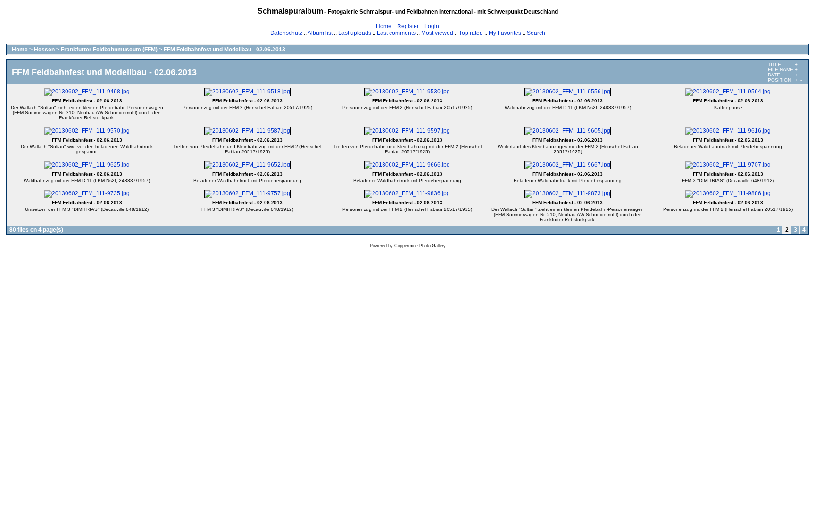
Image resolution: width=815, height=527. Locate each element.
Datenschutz (286, 33)
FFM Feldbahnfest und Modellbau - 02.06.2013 (224, 49)
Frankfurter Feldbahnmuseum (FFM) (109, 49)
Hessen (44, 49)
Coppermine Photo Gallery (420, 245)
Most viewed (437, 33)
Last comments (396, 33)
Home (383, 26)
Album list (320, 33)
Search (536, 33)
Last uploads (354, 33)
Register (408, 26)
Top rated (471, 33)
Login (431, 26)
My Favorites (505, 33)
